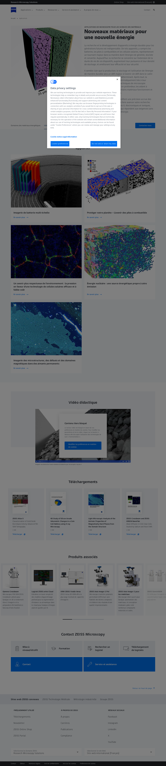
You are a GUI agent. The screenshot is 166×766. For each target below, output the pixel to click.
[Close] (117, 79)
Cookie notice (56, 137)
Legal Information (69, 137)
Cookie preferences (60, 144)
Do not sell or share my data (104, 144)
